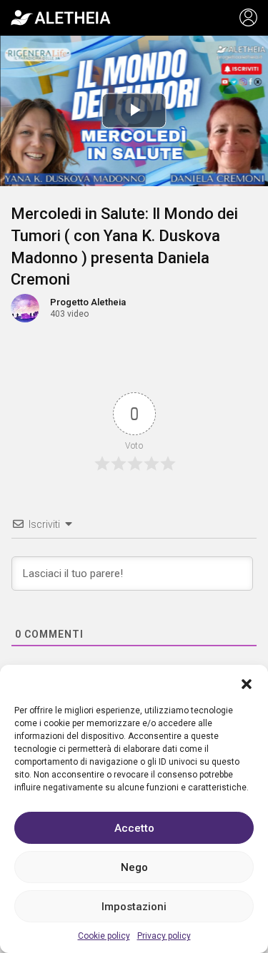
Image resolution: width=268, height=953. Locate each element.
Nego (134, 867)
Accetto (134, 828)
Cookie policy (104, 936)
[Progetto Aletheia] (61, 17)
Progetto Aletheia (88, 302)
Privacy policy (164, 936)
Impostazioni (134, 906)
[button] (246, 683)
